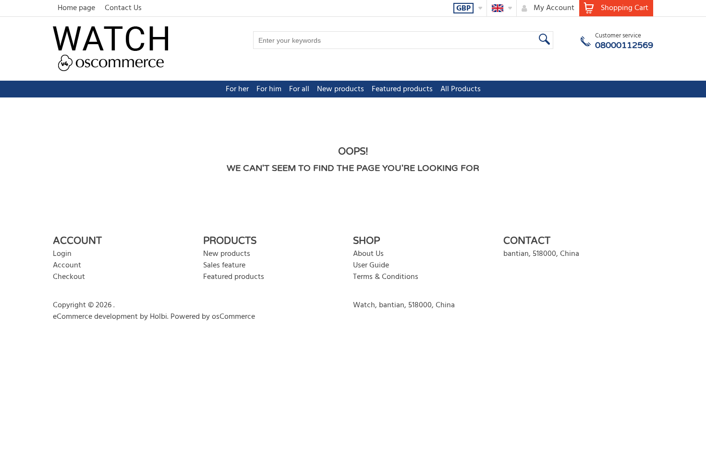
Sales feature (224, 265)
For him (268, 89)
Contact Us (123, 8)
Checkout (69, 277)
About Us (368, 254)
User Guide (371, 265)
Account (67, 265)
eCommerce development (95, 317)
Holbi (158, 317)
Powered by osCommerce (212, 317)
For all (299, 89)
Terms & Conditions (385, 277)
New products (340, 89)
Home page (76, 8)
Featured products (402, 89)
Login (62, 254)
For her (237, 89)
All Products (460, 89)
